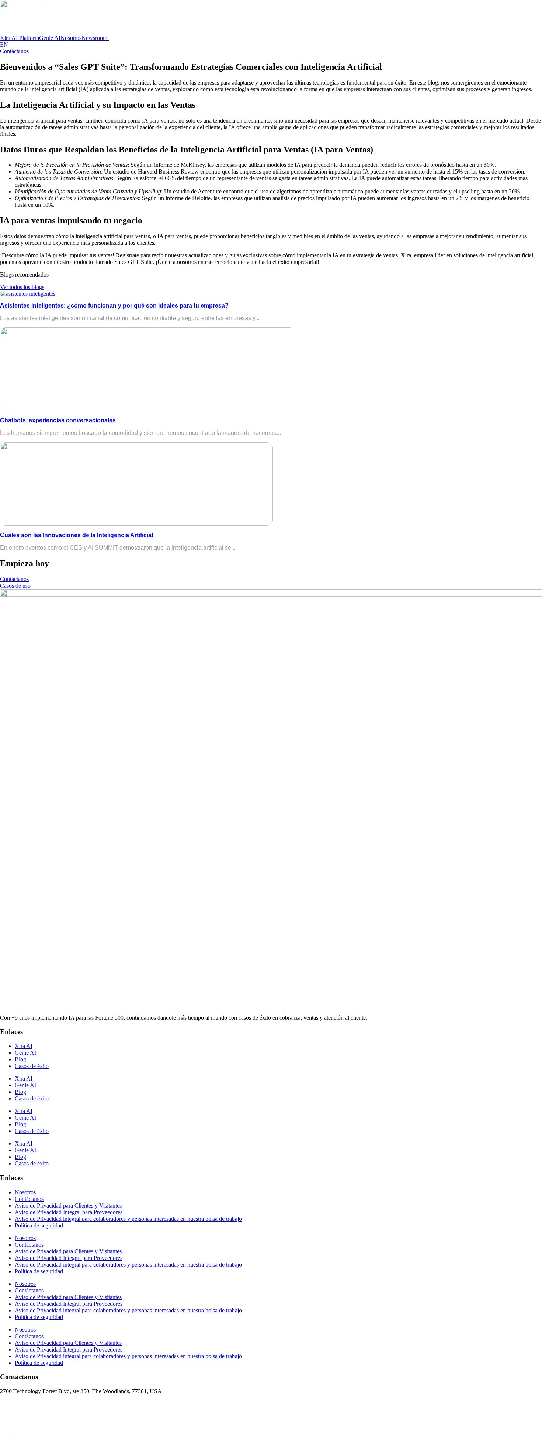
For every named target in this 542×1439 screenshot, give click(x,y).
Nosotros (70, 38)
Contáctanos (29, 1199)
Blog (20, 1059)
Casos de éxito (32, 1066)
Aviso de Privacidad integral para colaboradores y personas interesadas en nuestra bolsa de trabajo (128, 1219)
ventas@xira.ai (17, 1416)
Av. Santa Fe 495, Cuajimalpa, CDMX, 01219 (54, 1404)
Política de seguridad (39, 1225)
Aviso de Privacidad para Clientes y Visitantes (68, 1205)
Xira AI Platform (19, 38)
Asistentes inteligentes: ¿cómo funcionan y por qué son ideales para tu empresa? (114, 305)
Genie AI (49, 38)
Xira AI (23, 1046)
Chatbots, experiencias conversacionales (58, 420)
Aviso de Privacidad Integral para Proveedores (68, 1212)
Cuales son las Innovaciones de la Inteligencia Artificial (76, 535)
